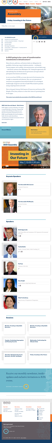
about (20, 1)
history (31, 1)
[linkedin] (44, 42)
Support (38, 3)
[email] (42, 42)
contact (36, 1)
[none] (26, 188)
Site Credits (23, 437)
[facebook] (39, 42)
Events (32, 3)
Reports (22, 3)
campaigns (26, 1)
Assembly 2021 (13, 11)
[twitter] (37, 42)
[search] (40, 1)
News (27, 3)
